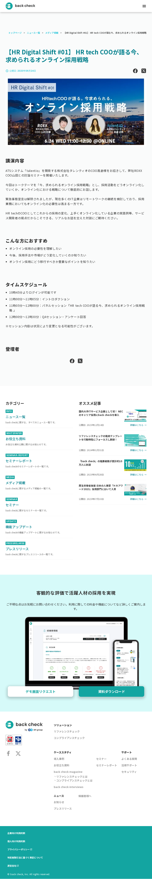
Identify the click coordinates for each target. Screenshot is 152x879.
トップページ (15, 32)
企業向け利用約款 (16, 833)
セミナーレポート (106, 765)
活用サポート (129, 765)
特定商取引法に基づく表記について (25, 857)
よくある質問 (129, 759)
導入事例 (59, 759)
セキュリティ (129, 772)
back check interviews (68, 787)
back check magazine (68, 772)
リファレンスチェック (67, 731)
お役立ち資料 (61, 765)
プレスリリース (63, 808)
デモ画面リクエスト (41, 691)
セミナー (101, 759)
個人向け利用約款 (16, 841)
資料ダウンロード (111, 691)
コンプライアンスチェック (69, 738)
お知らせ (59, 802)
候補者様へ (84, 796)
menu (144, 6)
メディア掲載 (51, 32)
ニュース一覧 (33, 32)
